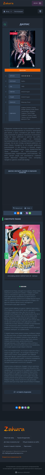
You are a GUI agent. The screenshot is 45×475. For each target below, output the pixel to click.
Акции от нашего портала (12, 446)
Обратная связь (9, 438)
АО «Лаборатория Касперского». (12, 453)
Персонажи (27, 446)
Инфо (28, 208)
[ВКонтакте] (15, 213)
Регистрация (18, 11)
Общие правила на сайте (31, 442)
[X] (24, 213)
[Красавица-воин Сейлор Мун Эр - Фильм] (22, 249)
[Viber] (27, 213)
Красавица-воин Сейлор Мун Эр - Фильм (22, 276)
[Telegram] (21, 213)
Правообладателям (23, 438)
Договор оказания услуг (12, 442)
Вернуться (18, 208)
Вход (7, 11)
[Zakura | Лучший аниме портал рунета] (8, 3)
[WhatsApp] (30, 213)
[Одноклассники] (18, 213)
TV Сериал (13, 33)
